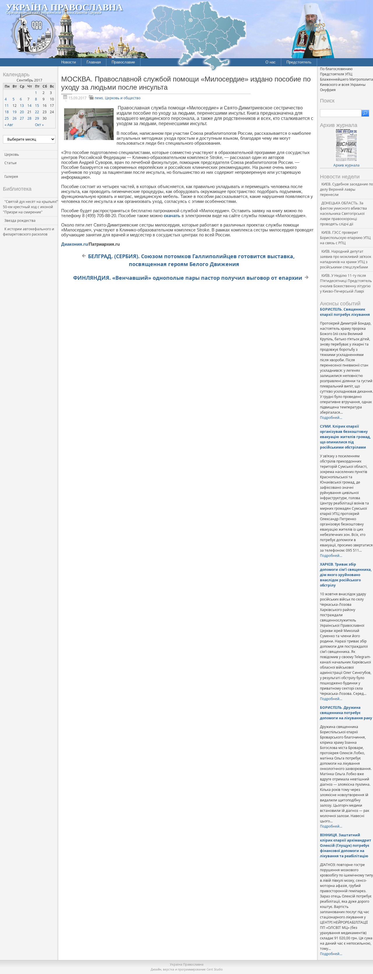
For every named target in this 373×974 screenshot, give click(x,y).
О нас (270, 62)
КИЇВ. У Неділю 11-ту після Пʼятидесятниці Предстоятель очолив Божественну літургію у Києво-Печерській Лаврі (346, 283)
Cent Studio (215, 969)
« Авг (9, 124)
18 (7, 111)
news (99, 97)
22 (37, 111)
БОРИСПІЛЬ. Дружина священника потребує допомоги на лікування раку (346, 712)
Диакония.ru (74, 244)
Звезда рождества (20, 220)
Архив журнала (346, 165)
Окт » (39, 124)
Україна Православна (64, 7)
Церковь (11, 154)
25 (7, 118)
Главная (94, 62)
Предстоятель (299, 62)
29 (37, 118)
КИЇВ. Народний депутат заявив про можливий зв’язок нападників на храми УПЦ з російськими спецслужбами (345, 259)
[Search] (365, 113)
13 (22, 105)
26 (15, 118)
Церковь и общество (122, 97)
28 (29, 118)
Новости (68, 62)
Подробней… (331, 417)
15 (37, 105)
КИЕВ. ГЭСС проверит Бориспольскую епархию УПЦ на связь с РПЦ (345, 237)
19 (15, 111)
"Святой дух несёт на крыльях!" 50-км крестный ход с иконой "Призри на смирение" (30, 207)
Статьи (10, 162)
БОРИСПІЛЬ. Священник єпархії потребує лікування (345, 312)
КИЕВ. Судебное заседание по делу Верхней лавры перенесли (346, 189)
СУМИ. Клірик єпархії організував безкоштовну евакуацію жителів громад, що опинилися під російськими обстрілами (345, 437)
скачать (173, 215)
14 (29, 105)
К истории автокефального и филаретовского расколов (28, 231)
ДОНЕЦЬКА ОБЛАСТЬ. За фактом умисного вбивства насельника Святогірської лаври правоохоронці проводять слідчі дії (343, 213)
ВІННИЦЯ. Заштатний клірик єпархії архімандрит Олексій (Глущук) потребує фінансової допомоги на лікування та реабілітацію (345, 845)
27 (22, 118)
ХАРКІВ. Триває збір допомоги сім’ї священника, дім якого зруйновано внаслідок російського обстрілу (346, 575)
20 (22, 111)
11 (7, 105)
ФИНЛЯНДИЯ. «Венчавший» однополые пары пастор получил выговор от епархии (187, 277)
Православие (123, 62)
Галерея (11, 176)
